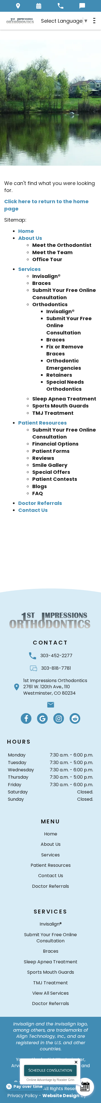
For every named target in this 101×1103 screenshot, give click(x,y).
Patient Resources (42, 422)
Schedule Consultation (50, 1070)
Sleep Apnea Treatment (64, 398)
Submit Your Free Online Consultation (64, 294)
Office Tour (47, 259)
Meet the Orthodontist (61, 245)
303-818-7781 (56, 668)
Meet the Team (52, 252)
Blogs (39, 486)
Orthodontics (50, 304)
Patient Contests (54, 479)
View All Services (50, 993)
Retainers (59, 374)
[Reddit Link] (75, 718)
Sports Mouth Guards (60, 405)
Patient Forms (51, 451)
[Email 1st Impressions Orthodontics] (50, 705)
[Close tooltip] (76, 1062)
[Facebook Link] (26, 718)
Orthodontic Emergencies (63, 364)
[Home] (20, 21)
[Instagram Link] (58, 718)
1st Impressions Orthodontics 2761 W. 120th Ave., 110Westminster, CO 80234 (55, 687)
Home (26, 231)
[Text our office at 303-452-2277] (82, 6)
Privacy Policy (22, 1095)
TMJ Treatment (53, 412)
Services (29, 269)
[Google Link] (42, 718)
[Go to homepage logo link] (50, 620)
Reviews (43, 458)
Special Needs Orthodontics (65, 385)
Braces (41, 283)
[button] (38, 6)
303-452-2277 (56, 655)
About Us (30, 238)
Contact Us (33, 510)
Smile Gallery (49, 465)
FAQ (37, 493)
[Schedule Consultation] (85, 1087)
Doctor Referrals (40, 503)
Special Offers (51, 472)
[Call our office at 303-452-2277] (60, 6)
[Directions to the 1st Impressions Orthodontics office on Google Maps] (18, 6)
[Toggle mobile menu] (94, 20)
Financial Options (55, 443)
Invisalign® (46, 276)
